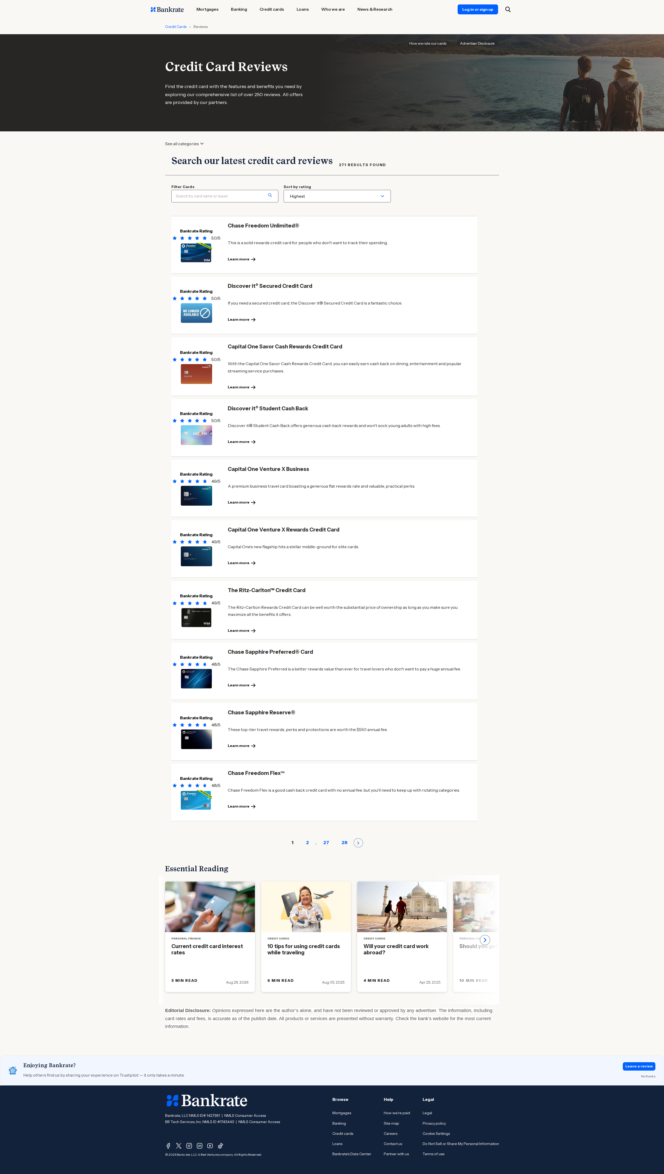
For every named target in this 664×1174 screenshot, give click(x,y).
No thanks (648, 1076)
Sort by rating (297, 186)
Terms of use (434, 1154)
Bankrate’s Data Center (351, 1154)
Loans (337, 1143)
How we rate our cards (427, 43)
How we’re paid (397, 1113)
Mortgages (341, 1113)
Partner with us (396, 1154)
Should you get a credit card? (497, 946)
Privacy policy (434, 1123)
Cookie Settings (436, 1133)
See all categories (182, 143)
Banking (339, 1123)
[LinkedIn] (199, 1146)
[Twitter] (179, 1146)
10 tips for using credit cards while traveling (303, 949)
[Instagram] (189, 1146)
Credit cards (342, 1133)
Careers (390, 1133)
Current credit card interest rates (207, 949)
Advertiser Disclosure (477, 43)
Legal (427, 1113)
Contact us (393, 1143)
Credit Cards (176, 26)
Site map (391, 1123)
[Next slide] (485, 940)
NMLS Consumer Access (245, 1115)
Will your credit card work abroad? (396, 949)
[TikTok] (220, 1146)
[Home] (167, 9)
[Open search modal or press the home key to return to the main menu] (508, 9)
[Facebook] (168, 1146)
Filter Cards (182, 186)
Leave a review (639, 1066)
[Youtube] (210, 1146)
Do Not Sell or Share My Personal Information (461, 1143)
